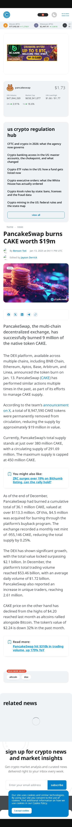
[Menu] (65, 14)
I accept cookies (21, 810)
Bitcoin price (16, 25)
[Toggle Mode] (54, 14)
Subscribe (57, 785)
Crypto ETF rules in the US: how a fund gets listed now (35, 171)
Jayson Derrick (29, 257)
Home (10, 226)
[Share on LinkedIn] (22, 314)
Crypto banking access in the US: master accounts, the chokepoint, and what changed (33, 158)
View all (36, 214)
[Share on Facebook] (8, 314)
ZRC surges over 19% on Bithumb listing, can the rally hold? (37, 480)
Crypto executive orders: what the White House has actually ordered (33, 182)
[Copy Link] (35, 314)
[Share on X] (15, 314)
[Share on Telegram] (28, 314)
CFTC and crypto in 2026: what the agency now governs (34, 145)
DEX (26, 677)
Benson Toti (19, 250)
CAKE (45, 377)
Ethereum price (45, 25)
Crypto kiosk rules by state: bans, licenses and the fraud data (34, 193)
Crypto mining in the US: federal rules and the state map (34, 204)
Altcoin (13, 677)
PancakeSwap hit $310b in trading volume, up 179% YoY (38, 648)
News (20, 226)
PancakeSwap (22, 87)
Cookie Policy (40, 803)
